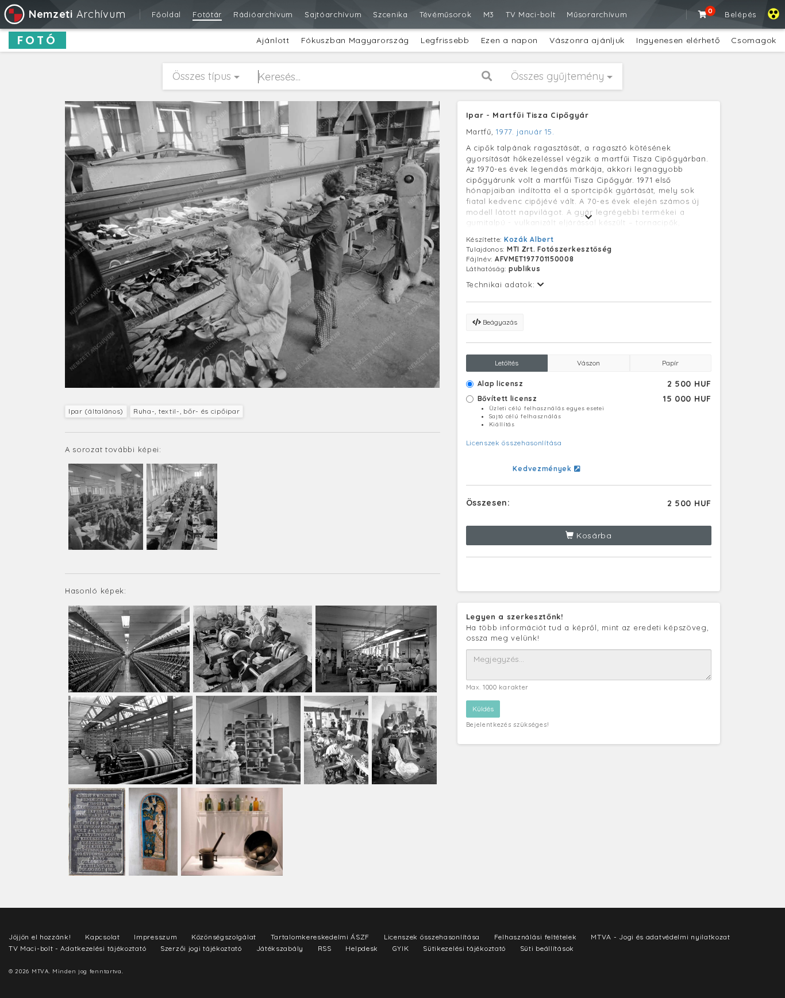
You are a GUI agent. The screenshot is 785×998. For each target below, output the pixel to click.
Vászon (588, 363)
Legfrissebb (445, 40)
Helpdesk (361, 948)
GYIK (400, 948)
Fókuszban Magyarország (355, 40)
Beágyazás (499, 322)
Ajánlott (273, 40)
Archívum (77, 14)
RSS (325, 948)
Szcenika (390, 14)
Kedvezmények (543, 468)
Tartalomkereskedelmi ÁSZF (320, 937)
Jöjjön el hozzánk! (40, 937)
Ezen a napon (509, 40)
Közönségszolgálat (223, 937)
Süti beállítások (547, 948)
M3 (488, 14)
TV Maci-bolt (530, 14)
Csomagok (753, 40)
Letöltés (506, 363)
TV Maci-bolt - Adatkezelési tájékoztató (77, 948)
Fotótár (207, 14)
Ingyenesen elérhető (677, 40)
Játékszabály (279, 948)
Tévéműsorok (446, 14)
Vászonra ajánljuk (587, 40)
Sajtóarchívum (333, 14)
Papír (670, 363)
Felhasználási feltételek (535, 937)
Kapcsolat (102, 937)
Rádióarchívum (263, 14)
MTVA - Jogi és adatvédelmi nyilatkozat (660, 937)
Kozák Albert (528, 239)
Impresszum (155, 937)
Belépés (740, 14)
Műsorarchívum (597, 14)
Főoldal (166, 14)
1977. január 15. (525, 131)
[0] (702, 14)
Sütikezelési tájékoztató (464, 948)
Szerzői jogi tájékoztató (201, 948)
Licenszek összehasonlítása (514, 442)
